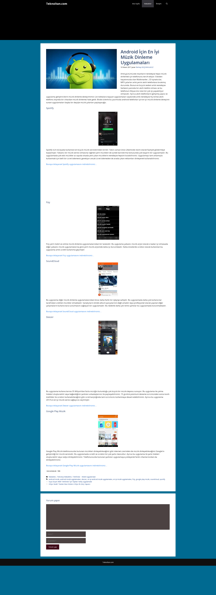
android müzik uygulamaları (70, 479)
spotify (162, 479)
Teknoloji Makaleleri (64, 477)
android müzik (54, 479)
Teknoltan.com (56, 4)
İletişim (158, 3)
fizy (133, 479)
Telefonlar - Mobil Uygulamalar (84, 477)
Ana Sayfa (136, 3)
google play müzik (142, 479)
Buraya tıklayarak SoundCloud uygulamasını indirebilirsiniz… (73, 311)
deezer (84, 479)
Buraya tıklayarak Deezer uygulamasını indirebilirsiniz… (71, 405)
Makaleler (148, 3)
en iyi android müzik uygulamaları (100, 479)
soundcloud (154, 479)
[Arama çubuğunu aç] (167, 3)
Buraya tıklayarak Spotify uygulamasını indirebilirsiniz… (71, 164)
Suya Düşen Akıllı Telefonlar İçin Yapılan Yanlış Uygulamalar (70, 482)
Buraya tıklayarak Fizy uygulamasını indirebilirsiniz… (70, 255)
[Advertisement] (108, 24)
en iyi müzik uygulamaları (122, 479)
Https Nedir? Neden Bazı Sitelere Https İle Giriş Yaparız (69, 484)
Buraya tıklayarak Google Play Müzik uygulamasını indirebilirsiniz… (76, 465)
